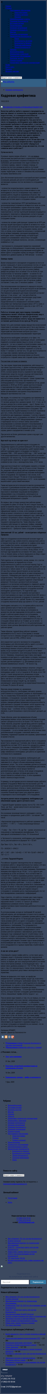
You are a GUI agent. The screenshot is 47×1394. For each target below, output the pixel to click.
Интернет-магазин (12, 71)
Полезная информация (23, 45)
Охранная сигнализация (18, 28)
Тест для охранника (13, 1057)
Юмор (17, 39)
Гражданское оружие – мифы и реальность (23, 1077)
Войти (10, 1202)
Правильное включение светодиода (18, 1343)
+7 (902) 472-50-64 (23, 1220)
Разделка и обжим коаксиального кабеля (20, 1345)
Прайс (7, 65)
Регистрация (12, 1198)
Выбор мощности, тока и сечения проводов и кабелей (25, 1334)
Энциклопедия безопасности (20, 36)
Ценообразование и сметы (20, 19)
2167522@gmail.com (26, 1222)
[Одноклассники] (6, 1036)
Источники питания (17, 23)
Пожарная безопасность (19, 21)
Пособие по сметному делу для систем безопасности (25, 1354)
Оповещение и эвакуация (19, 54)
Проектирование (16, 26)
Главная (8, 6)
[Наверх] (4, 1372)
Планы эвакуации (11, 1347)
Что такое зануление (13, 1325)
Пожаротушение (16, 60)
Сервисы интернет (21, 15)
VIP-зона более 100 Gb (16, 1258)
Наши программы (21, 12)
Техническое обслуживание (20, 56)
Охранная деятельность (18, 30)
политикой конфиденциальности (15, 1184)
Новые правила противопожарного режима (21, 1321)
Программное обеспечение (20, 10)
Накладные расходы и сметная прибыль (20, 1319)
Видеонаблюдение (17, 52)
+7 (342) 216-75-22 (23, 1218)
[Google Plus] (12, 1036)
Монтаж (13, 32)
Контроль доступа (17, 58)
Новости (11, 1116)
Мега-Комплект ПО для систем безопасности (25, 1239)
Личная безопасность (22, 47)
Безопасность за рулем (23, 41)
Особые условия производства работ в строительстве (25, 1316)
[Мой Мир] (9, 1036)
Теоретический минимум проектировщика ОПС (22, 1338)
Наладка (13, 50)
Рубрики (8, 8)
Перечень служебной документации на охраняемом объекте (21, 1067)
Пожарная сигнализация (19, 34)
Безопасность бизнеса (23, 43)
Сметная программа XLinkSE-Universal (19, 1314)
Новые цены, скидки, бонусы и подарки (22, 1252)
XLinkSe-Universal (14, 1241)
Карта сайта (9, 67)
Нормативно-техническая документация (25, 63)
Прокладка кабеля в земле (15, 1360)
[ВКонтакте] (2, 1036)
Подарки (18, 17)
